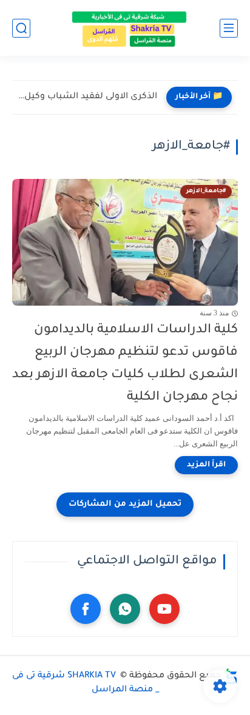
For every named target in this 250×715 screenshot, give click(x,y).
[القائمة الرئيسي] (229, 28)
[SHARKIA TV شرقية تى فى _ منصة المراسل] (125, 28)
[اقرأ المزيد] (206, 465)
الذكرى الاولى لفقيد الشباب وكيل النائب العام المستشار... (87, 97)
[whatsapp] (125, 609)
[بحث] (21, 28)
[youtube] (164, 609)
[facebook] (85, 609)
